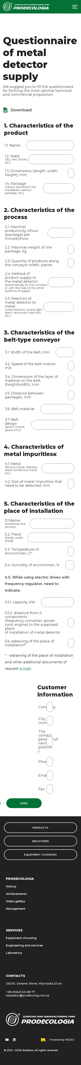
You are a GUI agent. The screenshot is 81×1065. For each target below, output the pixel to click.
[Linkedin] (14, 1040)
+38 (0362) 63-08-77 (20, 992)
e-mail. (25, 668)
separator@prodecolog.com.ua (27, 995)
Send (24, 803)
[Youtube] (7, 1040)
